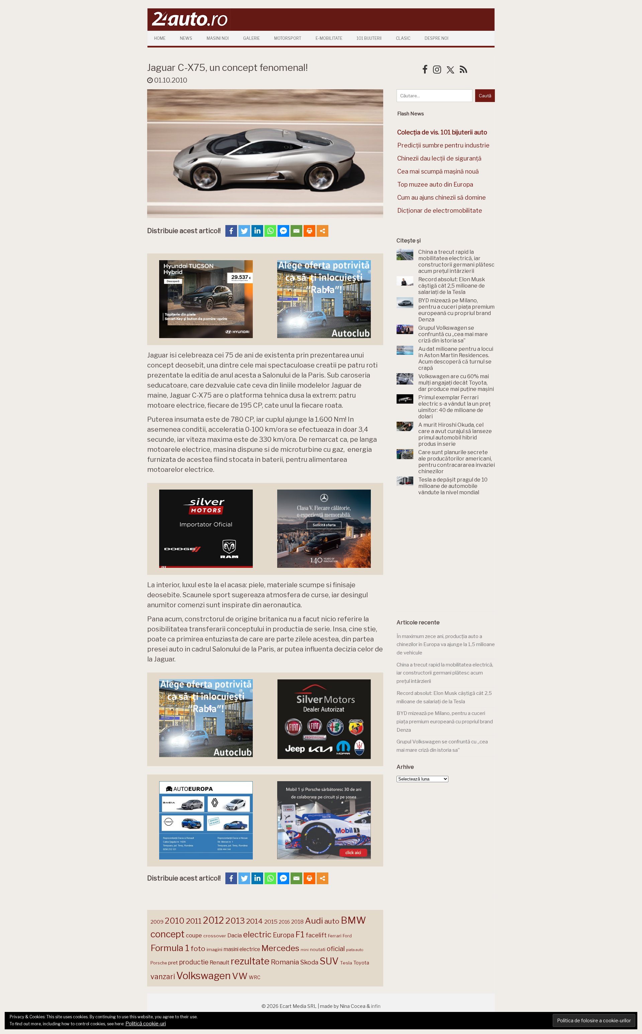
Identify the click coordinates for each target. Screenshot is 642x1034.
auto (331, 921)
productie (193, 962)
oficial (336, 949)
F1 (300, 934)
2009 (157, 922)
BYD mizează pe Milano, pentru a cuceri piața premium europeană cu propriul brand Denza (445, 721)
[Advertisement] (447, 557)
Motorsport (287, 38)
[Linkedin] (257, 231)
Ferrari (334, 935)
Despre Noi (436, 38)
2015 (271, 921)
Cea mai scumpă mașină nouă (438, 171)
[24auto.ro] (188, 28)
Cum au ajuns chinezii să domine (441, 197)
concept (167, 934)
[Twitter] (244, 231)
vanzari (162, 976)
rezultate (250, 961)
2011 (194, 921)
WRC (254, 977)
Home (160, 38)
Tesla (346, 962)
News (186, 38)
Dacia (234, 935)
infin (376, 1006)
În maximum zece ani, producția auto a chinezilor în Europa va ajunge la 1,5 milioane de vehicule (446, 644)
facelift (316, 935)
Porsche (158, 962)
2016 (284, 922)
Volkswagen (203, 975)
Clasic (403, 38)
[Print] (309, 231)
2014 (254, 921)
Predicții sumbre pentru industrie (443, 145)
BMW (353, 920)
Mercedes (280, 948)
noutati (317, 949)
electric (257, 934)
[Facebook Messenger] (283, 231)
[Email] (296, 231)
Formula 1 (169, 948)
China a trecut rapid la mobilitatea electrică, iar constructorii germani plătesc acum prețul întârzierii (445, 673)
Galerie (251, 38)
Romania (285, 962)
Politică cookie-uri (145, 1024)
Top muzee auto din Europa (435, 184)
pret (173, 962)
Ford (347, 935)
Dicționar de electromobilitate (439, 210)
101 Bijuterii (369, 38)
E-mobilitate (329, 38)
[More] (322, 231)
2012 (213, 920)
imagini (214, 949)
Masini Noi (218, 38)
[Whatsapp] (270, 231)
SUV (329, 961)
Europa (283, 935)
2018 (297, 922)
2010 (175, 921)
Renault (219, 962)
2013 (235, 921)
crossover (214, 935)
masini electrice (242, 949)
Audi (314, 921)
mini (305, 950)
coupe (194, 935)
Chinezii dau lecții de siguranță (439, 158)
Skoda (309, 962)
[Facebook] (231, 231)
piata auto (354, 949)
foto (198, 948)
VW (239, 976)
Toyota (361, 963)
